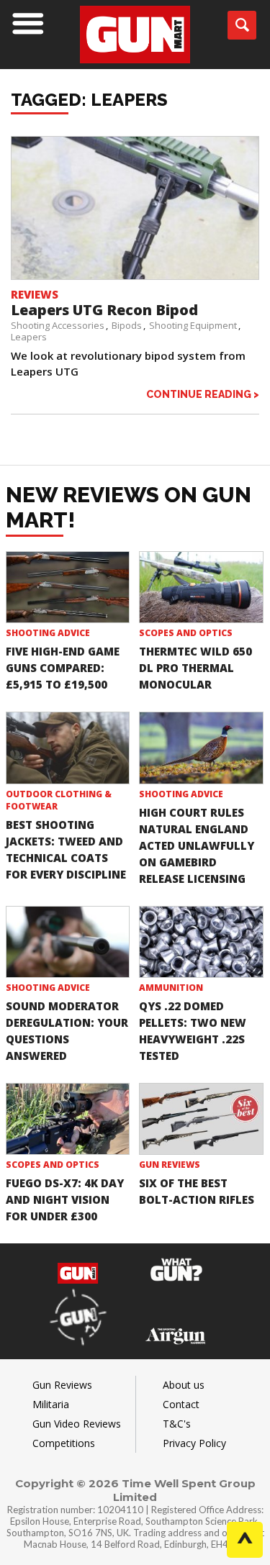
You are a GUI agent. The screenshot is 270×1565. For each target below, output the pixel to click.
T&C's (177, 1423)
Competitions (63, 1443)
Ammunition (171, 987)
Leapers (29, 336)
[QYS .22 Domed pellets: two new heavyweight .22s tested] (201, 942)
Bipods (127, 325)
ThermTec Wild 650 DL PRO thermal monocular (195, 667)
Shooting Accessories (57, 325)
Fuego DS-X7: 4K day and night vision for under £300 (65, 1199)
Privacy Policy (194, 1443)
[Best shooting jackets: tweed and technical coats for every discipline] (68, 748)
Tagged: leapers (89, 99)
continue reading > (202, 394)
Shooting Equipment (193, 325)
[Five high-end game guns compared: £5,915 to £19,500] (68, 587)
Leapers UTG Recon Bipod (104, 309)
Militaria (50, 1404)
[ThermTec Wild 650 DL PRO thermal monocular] (201, 587)
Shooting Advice (48, 633)
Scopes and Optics (186, 633)
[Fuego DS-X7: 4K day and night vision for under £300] (68, 1119)
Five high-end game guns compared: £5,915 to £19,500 (63, 667)
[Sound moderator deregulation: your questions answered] (68, 942)
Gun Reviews (169, 1164)
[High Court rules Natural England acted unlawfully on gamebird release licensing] (201, 748)
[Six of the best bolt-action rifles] (201, 1119)
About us (183, 1385)
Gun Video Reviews (76, 1423)
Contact (181, 1404)
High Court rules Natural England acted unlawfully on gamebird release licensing (196, 845)
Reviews (34, 294)
